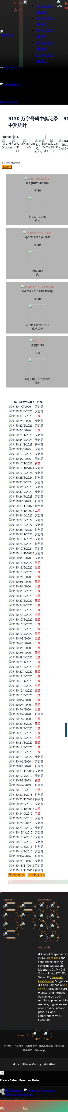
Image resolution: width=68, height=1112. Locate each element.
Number (7, 137)
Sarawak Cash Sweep (50, 979)
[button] (25, 33)
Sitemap (40, 1050)
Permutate (12, 163)
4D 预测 (19, 1045)
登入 (15, 6)
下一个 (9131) (36, 875)
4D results (53, 958)
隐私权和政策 (46, 1045)
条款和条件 (31, 1045)
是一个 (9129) (16, 875)
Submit (6, 167)
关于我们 (8, 1045)
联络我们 (27, 1050)
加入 (20, 6)
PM (2, 1108)
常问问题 (60, 1045)
